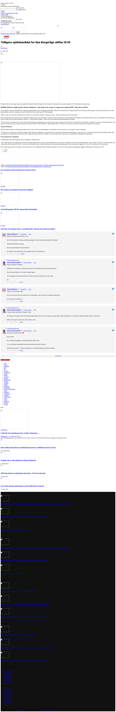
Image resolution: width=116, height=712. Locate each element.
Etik (5, 368)
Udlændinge (7, 397)
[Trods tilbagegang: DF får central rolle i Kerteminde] (10, 204)
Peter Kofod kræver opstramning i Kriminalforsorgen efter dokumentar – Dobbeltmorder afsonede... (36, 504)
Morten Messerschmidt (13, 262)
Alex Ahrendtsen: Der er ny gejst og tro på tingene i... (19, 591)
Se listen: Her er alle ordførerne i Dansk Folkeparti (18, 460)
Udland (6, 395)
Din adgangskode (21, 9)
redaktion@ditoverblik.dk (47, 710)
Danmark (7, 33)
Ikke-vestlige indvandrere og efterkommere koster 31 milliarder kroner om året (28, 447)
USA (5, 398)
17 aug (34, 310)
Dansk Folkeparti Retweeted (13, 260)
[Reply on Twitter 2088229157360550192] (8, 350)
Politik (6, 384)
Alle (5, 363)
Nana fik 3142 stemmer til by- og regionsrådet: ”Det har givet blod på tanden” (28, 229)
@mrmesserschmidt (27, 262)
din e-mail (19, 19)
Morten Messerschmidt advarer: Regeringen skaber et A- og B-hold (24, 517)
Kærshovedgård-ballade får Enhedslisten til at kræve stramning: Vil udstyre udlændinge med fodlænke (36, 165)
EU (5, 369)
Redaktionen (4, 48)
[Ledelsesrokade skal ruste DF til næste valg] (5, 526)
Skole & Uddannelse (9, 389)
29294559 (20, 710)
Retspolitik (7, 387)
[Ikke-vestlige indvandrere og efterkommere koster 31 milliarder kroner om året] (5, 444)
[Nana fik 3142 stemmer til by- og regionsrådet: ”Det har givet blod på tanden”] (10, 224)
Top (5, 151)
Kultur (6, 374)
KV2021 (12, 33)
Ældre (5, 400)
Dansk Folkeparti (12, 234)
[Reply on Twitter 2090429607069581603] (8, 282)
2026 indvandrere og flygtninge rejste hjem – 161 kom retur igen (23, 473)
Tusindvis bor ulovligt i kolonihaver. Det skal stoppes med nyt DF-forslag (26, 604)
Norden (6, 381)
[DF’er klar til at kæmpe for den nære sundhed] (10, 185)
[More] (39, 56)
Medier (6, 378)
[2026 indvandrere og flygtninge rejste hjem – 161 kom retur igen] (5, 470)
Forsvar (6, 371)
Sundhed (6, 392)
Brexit (5, 365)
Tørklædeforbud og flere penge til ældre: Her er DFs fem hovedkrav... (25, 617)
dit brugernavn (20, 8)
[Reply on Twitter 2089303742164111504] (8, 322)
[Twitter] (21, 56)
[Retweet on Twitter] (6, 260)
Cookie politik (4, 14)
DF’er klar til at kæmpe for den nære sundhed (17, 190)
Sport (5, 390)
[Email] (33, 56)
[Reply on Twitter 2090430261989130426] (8, 254)
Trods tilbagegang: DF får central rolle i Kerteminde (19, 209)
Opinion (6, 383)
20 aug (29, 234)
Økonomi (6, 401)
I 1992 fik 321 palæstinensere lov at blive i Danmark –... (20, 433)
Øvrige (6, 403)
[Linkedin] (27, 56)
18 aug (29, 289)
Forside (3, 33)
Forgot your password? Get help (9, 13)
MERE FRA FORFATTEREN (27, 170)
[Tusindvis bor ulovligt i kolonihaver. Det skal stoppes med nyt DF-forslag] (5, 601)
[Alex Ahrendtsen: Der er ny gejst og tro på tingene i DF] (5, 588)
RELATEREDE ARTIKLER (9, 170)
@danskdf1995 (23, 234)
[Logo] (7, 30)
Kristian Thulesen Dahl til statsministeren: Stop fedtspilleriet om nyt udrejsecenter (29, 166)
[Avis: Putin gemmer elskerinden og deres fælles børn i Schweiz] (5, 482)
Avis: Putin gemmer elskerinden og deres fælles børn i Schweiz (22, 486)
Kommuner (7, 372)
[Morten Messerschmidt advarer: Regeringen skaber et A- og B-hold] (5, 513)
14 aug (34, 330)
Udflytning (7, 394)
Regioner (6, 386)
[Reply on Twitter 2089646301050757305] (8, 301)
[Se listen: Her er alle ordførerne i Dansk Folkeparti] (5, 457)
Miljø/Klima (7, 380)
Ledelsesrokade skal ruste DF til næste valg (15, 530)
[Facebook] (15, 56)
